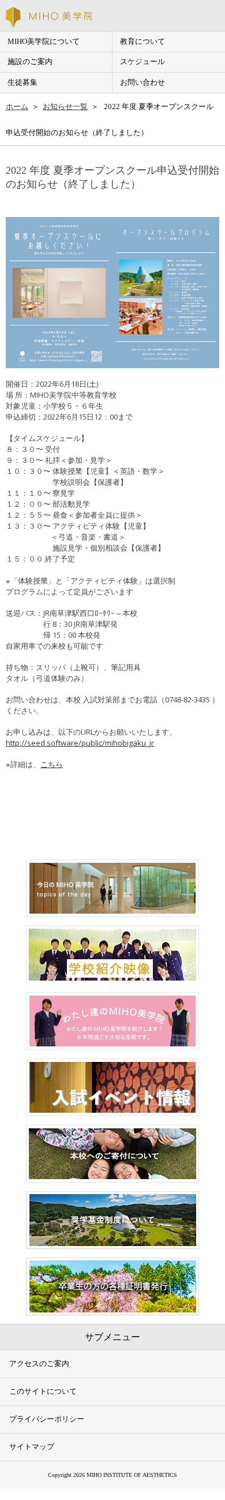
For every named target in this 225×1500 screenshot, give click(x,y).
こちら (51, 764)
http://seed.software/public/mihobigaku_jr (80, 743)
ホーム (17, 106)
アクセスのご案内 (39, 1364)
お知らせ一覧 (65, 106)
